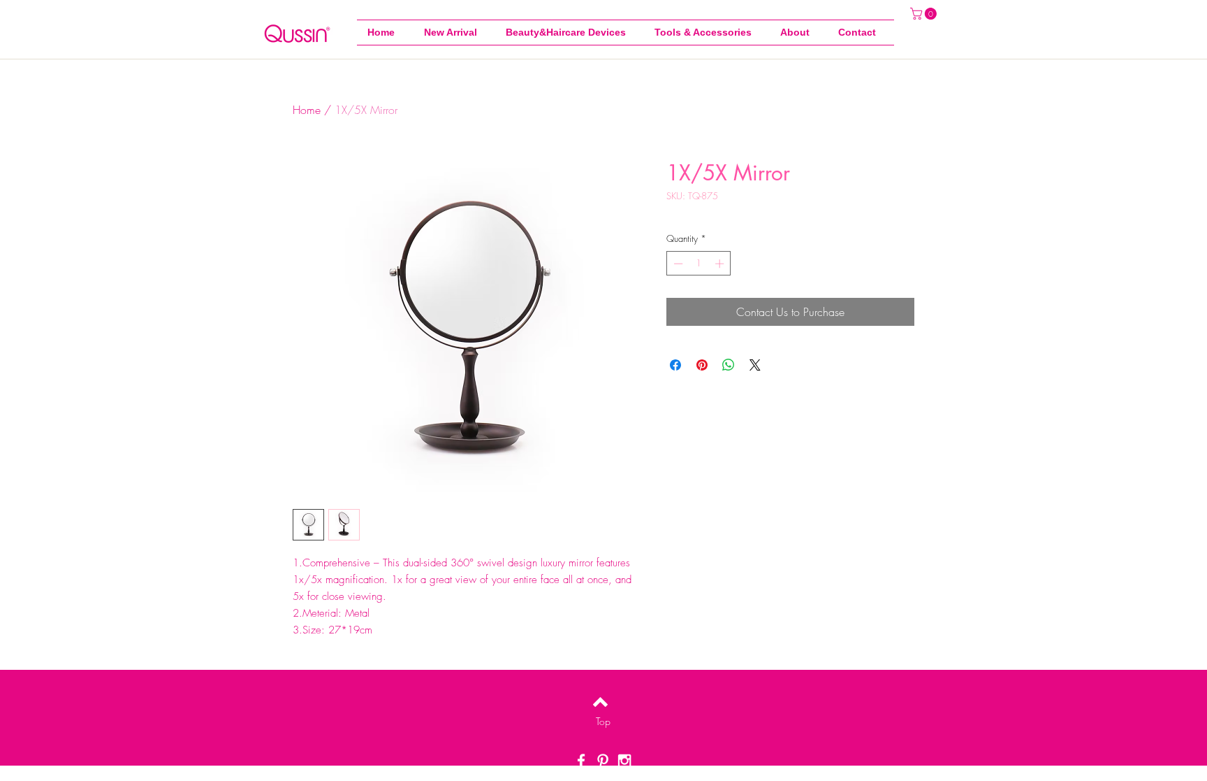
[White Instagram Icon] (624, 761)
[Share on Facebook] (675, 365)
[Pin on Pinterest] (702, 365)
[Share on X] (755, 365)
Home (307, 109)
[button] (707, 32)
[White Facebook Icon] (581, 761)
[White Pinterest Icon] (603, 761)
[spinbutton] (698, 263)
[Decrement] (676, 263)
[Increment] (720, 263)
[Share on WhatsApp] (728, 365)
